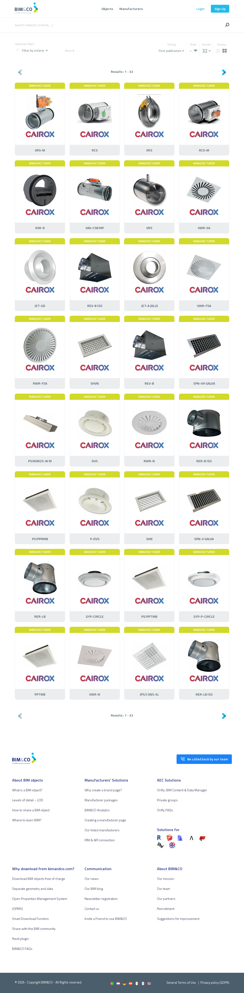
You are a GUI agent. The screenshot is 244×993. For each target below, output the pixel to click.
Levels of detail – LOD (27, 799)
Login (200, 8)
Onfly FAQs (165, 809)
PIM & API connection (100, 840)
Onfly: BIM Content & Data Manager (182, 789)
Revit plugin (20, 938)
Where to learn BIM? (26, 819)
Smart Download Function (30, 918)
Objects (107, 8)
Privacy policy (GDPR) (214, 982)
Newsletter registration (101, 898)
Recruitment (165, 908)
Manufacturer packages (101, 799)
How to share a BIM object (31, 809)
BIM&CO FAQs (22, 948)
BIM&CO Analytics (97, 809)
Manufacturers (131, 8)
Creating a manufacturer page (105, 819)
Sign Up (220, 8)
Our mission (165, 878)
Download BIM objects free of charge (38, 878)
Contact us (92, 908)
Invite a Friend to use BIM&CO (106, 918)
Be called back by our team (207, 759)
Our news (92, 878)
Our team (163, 888)
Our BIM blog (94, 888)
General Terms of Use (181, 982)
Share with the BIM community (34, 928)
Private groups (167, 799)
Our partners (166, 898)
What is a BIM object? (27, 789)
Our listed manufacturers (102, 830)
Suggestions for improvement (178, 918)
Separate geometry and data (32, 888)
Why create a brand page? (103, 789)
